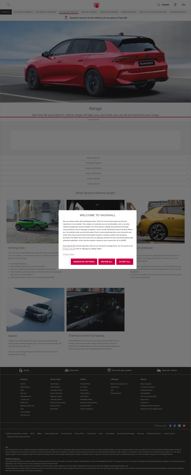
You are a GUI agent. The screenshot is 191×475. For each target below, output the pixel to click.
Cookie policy (68, 249)
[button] (84, 262)
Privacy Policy (68, 254)
